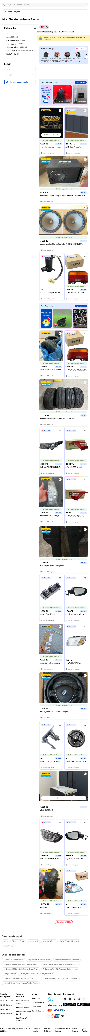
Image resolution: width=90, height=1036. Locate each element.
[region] (64, 57)
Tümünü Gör (80, 49)
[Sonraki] (86, 57)
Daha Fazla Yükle (64, 922)
